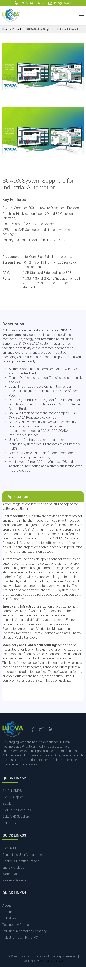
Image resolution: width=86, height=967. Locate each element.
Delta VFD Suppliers (16, 816)
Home (5, 29)
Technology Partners (16, 925)
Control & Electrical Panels (20, 861)
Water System (12, 874)
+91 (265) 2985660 (32, 3)
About (6, 905)
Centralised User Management (23, 855)
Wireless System (14, 880)
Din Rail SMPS (12, 791)
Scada (7, 803)
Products (17, 29)
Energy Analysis (13, 867)
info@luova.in (63, 3)
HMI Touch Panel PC (16, 810)
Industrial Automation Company (24, 931)
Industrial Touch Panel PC (20, 937)
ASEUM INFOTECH (51, 960)
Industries (9, 918)
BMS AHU (9, 848)
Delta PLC (9, 823)
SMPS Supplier (12, 797)
